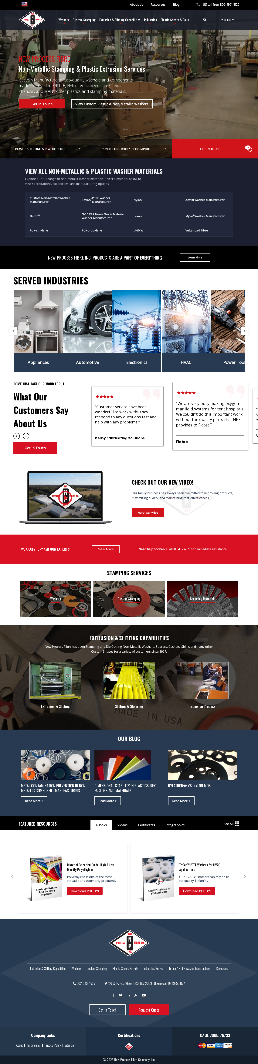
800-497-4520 (229, 4)
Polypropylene (92, 230)
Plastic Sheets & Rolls (125, 968)
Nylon (138, 200)
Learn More (195, 257)
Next (245, 331)
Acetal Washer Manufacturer (205, 200)
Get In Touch (226, 20)
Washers (76, 968)
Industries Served (153, 968)
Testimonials (33, 1045)
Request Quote (149, 1010)
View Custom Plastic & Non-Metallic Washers (111, 104)
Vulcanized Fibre (196, 230)
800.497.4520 (181, 549)
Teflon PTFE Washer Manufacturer (96, 200)
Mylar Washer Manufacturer (205, 216)
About (19, 1045)
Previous (13, 331)
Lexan (138, 216)
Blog (176, 4)
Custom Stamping (97, 968)
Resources (158, 4)
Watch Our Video (147, 512)
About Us (136, 4)
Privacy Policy (52, 1045)
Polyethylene (39, 230)
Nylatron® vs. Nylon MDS (189, 785)
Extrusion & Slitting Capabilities (48, 968)
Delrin (35, 216)
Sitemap (69, 1045)
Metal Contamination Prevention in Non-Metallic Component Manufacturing (54, 788)
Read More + (34, 801)
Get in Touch (42, 104)
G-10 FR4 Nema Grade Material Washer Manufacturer (103, 216)
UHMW (138, 230)
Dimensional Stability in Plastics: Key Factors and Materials (125, 788)
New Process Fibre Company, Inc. (134, 1059)
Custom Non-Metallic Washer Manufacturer (50, 200)
